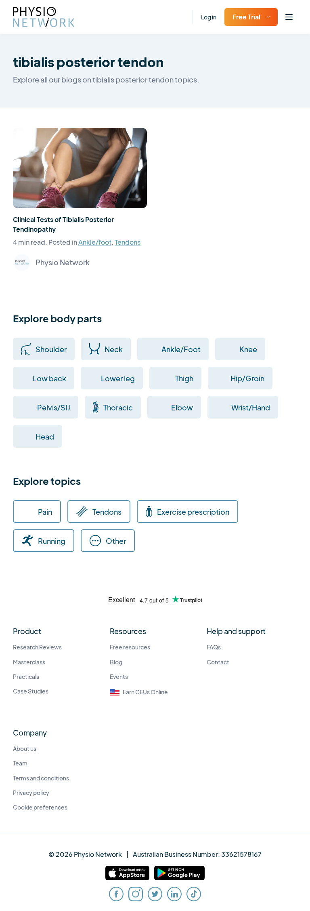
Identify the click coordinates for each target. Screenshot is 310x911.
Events (119, 676)
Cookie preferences (40, 807)
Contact (218, 662)
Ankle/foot (94, 242)
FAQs (214, 647)
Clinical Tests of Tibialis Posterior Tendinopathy (63, 224)
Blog (116, 662)
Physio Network (63, 262)
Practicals (26, 676)
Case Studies (30, 691)
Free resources (130, 647)
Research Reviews (37, 647)
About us (24, 748)
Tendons (127, 242)
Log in (208, 17)
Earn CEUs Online (145, 692)
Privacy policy (31, 792)
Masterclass (29, 662)
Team (20, 763)
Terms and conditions (41, 778)
